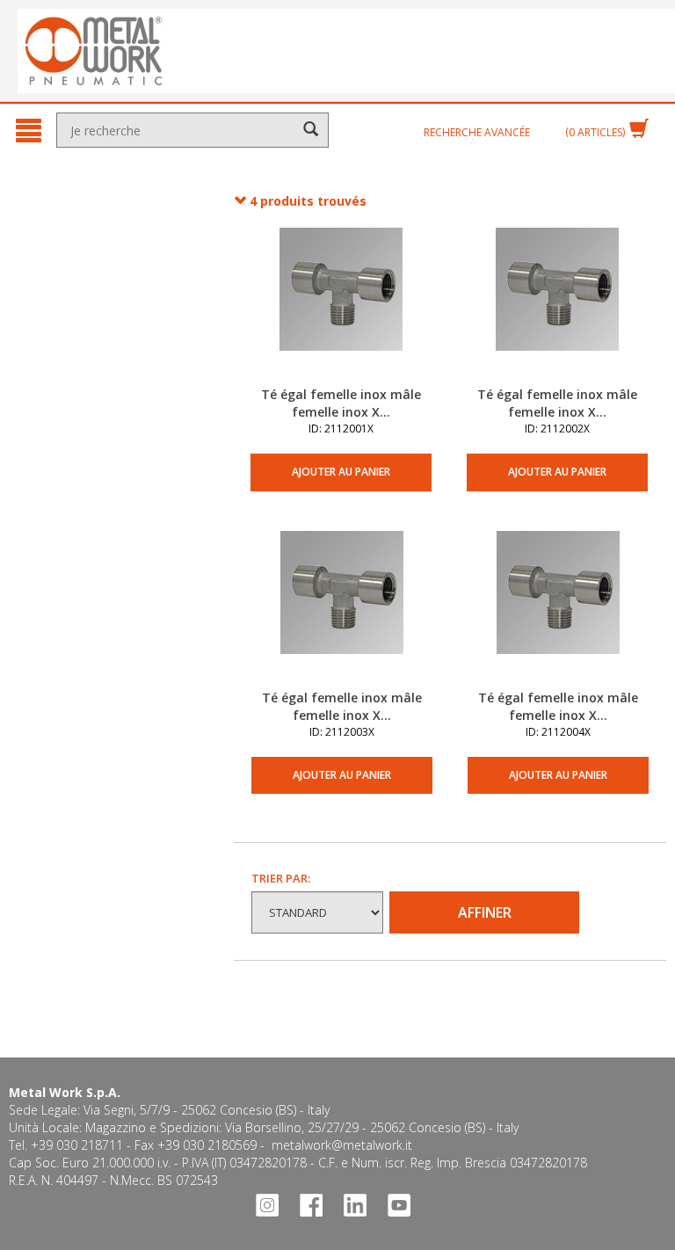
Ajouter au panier (341, 471)
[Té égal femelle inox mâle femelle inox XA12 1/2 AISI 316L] (558, 610)
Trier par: (280, 878)
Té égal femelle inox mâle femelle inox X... (341, 403)
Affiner (485, 912)
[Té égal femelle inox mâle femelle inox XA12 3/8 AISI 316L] (341, 610)
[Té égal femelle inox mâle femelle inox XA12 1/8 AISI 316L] (341, 307)
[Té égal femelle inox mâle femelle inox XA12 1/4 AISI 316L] (557, 307)
